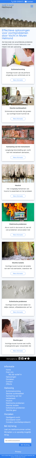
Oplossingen (11, 377)
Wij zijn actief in (15, 374)
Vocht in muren (8, 6)
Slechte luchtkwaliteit (15, 393)
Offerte (9, 384)
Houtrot (9, 401)
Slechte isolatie (12, 405)
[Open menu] (31, 6)
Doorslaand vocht (13, 420)
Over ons (9, 372)
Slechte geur (11, 410)
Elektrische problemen (15, 403)
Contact (30, 1)
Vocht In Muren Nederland (26, 455)
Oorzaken (10, 379)
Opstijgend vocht (13, 417)
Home (8, 370)
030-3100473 (18, 1)
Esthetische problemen (15, 408)
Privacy (18, 452)
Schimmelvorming (13, 391)
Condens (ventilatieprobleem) (18, 422)
